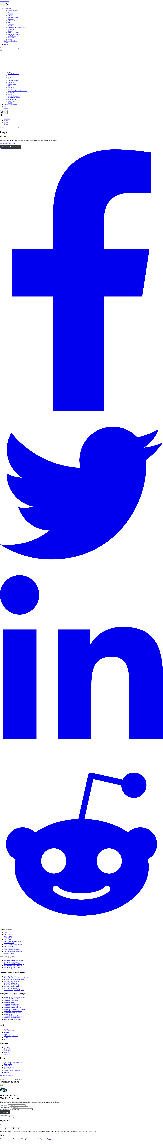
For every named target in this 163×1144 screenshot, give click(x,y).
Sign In (6, 124)
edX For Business (9, 1031)
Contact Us (7, 1049)
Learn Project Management (12, 949)
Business (10, 14)
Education (11, 24)
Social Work (11, 37)
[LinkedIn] (81, 668)
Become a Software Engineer (12, 967)
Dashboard (7, 119)
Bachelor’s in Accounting (11, 981)
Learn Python (8, 938)
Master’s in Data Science (11, 1004)
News (5, 1039)
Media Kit (7, 1054)
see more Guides (9, 969)
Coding (10, 15)
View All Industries (13, 10)
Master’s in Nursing (10, 1002)
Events (6, 43)
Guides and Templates (10, 41)
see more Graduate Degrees (12, 1017)
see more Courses (9, 953)
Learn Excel (7, 939)
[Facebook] (81, 280)
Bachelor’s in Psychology (11, 985)
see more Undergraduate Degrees (14, 990)
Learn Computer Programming (13, 944)
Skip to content (4, 1)
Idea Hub (6, 1047)
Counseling (11, 19)
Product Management (14, 32)
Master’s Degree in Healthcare (13, 1011)
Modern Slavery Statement (12, 1070)
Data (9, 22)
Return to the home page (7, 143)
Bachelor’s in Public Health (12, 986)
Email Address (5, 1107)
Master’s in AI (8, 1014)
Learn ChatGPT (8, 934)
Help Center (7, 1050)
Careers (6, 1037)
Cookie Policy (8, 1065)
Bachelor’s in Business (10, 976)
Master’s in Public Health (11, 999)
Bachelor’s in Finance (10, 983)
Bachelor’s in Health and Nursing (14, 979)
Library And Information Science (17, 27)
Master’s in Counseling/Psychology (14, 1009)
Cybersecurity (12, 20)
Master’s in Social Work (11, 1000)
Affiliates (6, 1032)
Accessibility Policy (10, 1067)
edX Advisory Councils (11, 1036)
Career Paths (7, 8)
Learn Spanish (8, 936)
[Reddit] (81, 844)
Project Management (14, 34)
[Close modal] (1, 1087)
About (6, 1029)
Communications (13, 17)
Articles (6, 44)
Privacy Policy (8, 1064)
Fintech (10, 25)
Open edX (7, 1034)
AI (8, 12)
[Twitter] (81, 493)
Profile (6, 120)
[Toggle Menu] (4, 4)
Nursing (10, 31)
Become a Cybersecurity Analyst (13, 960)
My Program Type (6, 1109)
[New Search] (18, 48)
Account (6, 122)
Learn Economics (9, 946)
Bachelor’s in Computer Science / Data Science (18, 978)
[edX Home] (4, 148)
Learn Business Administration (13, 951)
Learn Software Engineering (12, 941)
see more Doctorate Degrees (12, 1019)
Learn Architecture (9, 948)
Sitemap (6, 1072)
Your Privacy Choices (6, 1075)
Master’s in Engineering (11, 1006)
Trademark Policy (9, 1069)
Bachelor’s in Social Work (11, 988)
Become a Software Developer (13, 965)
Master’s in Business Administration (14, 997)
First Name (4, 1105)
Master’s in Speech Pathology (13, 1007)
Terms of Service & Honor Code (13, 1062)
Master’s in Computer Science (13, 1016)
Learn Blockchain (9, 943)
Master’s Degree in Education (13, 1012)
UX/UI (10, 39)
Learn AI (6, 932)
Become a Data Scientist (11, 962)
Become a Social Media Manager (14, 964)
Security (6, 1052)
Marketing (11, 29)
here (49, 1139)
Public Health (12, 36)
